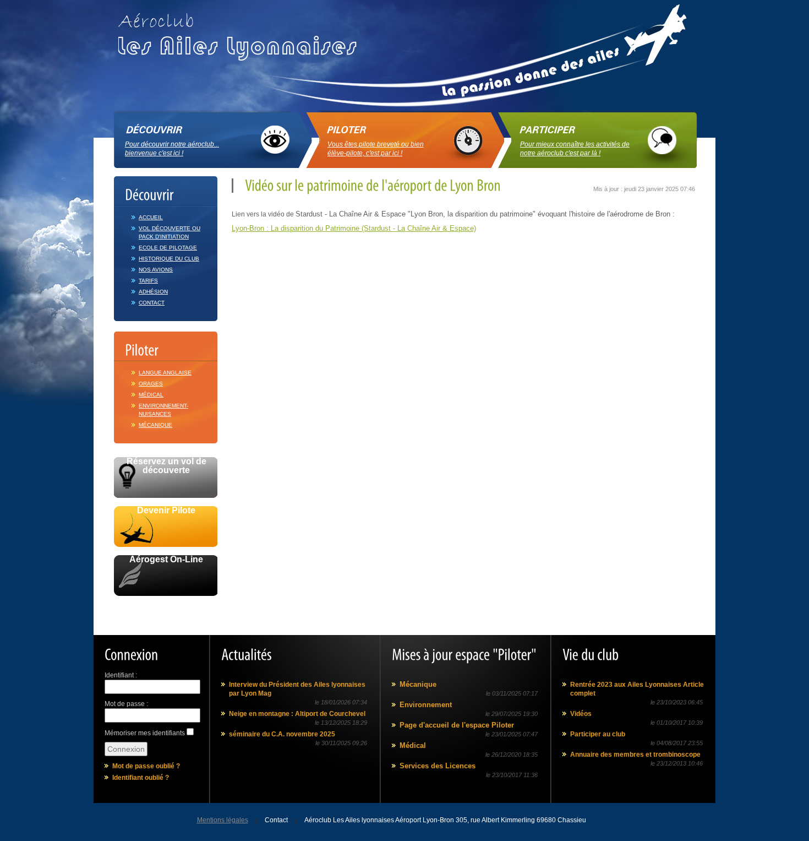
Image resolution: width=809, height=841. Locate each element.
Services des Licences (437, 766)
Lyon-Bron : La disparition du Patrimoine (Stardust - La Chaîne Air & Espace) (354, 228)
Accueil (151, 217)
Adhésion (153, 292)
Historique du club (169, 259)
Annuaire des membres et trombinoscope (635, 754)
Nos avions (156, 270)
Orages (151, 384)
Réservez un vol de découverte (166, 466)
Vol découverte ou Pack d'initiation (169, 232)
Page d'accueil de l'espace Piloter (457, 725)
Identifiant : (121, 675)
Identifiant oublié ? (140, 778)
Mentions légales (222, 820)
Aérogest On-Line (166, 559)
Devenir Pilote (166, 510)
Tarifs (148, 281)
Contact (152, 303)
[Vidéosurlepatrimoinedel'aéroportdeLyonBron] (371, 185)
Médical (151, 395)
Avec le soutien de (166, 608)
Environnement (426, 705)
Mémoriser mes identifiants (145, 733)
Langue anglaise (165, 373)
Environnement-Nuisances (163, 410)
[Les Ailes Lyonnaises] (241, 33)
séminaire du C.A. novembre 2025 (282, 734)
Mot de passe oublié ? (146, 766)
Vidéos (581, 714)
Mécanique (155, 425)
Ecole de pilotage (168, 248)
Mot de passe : (126, 704)
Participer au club (597, 734)
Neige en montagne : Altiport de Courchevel (297, 714)
